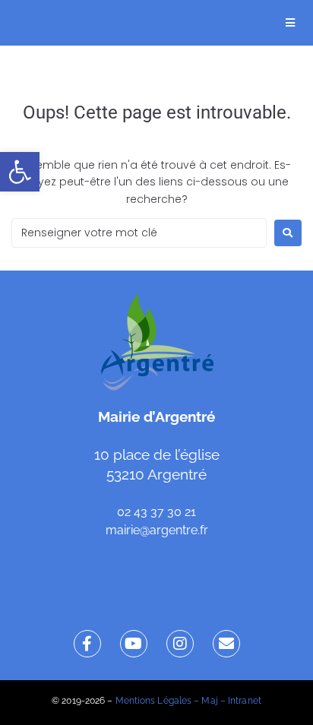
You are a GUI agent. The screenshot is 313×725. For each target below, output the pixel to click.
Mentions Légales (153, 700)
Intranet (244, 700)
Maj (209, 700)
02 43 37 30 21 (156, 512)
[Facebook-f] (87, 643)
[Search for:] (139, 233)
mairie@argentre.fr (157, 530)
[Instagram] (180, 643)
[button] (20, 172)
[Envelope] (226, 643)
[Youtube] (133, 643)
